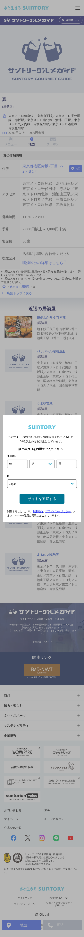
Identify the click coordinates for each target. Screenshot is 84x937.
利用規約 (38, 511)
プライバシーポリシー (58, 511)
